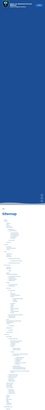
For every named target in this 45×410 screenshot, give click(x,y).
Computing (13, 293)
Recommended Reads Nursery (19, 367)
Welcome (8, 223)
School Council (11, 391)
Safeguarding (9, 327)
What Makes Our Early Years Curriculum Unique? (20, 371)
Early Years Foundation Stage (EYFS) (16, 314)
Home (5, 219)
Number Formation (16, 348)
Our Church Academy (13, 230)
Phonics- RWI (15, 355)
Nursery (8, 396)
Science (12, 312)
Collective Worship (14, 232)
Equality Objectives (10, 322)
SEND (8, 319)
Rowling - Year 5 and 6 (13, 375)
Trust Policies (11, 325)
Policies (8, 323)
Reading (12, 351)
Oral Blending (18, 360)
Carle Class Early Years (13, 338)
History (12, 304)
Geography (13, 303)
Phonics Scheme (12, 316)
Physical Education (14, 308)
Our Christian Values (15, 234)
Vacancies (9, 255)
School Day (9, 246)
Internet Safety (9, 332)
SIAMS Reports (12, 280)
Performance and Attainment (12, 274)
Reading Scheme (12, 317)
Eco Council (11, 378)
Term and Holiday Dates (11, 248)
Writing (12, 372)
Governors (9, 225)
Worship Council (12, 381)
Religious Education (15, 311)
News (5, 251)
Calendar (6, 244)
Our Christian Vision (15, 235)
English (12, 296)
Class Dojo (9, 404)
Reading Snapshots (17, 366)
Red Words (17, 361)
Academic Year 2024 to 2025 (14, 258)
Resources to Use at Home (20, 362)
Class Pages (9, 336)
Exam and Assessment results (15, 276)
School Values (11, 240)
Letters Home (9, 253)
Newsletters (9, 256)
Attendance (9, 268)
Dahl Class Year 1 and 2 (13, 374)
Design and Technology (15, 295)
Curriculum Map (12, 290)
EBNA (10, 270)
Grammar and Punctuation (18, 298)
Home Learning (9, 384)
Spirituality (13, 238)
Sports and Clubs (10, 383)
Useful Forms (9, 403)
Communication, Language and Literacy (20, 354)
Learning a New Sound (19, 357)
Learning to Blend (18, 358)
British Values (11, 229)
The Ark (8, 395)
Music (12, 307)
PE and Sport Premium (13, 284)
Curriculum (9, 288)
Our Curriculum (14, 236)
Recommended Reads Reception (19, 368)
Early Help (11, 330)
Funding (8, 282)
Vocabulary (15, 301)
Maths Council (11, 379)
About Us (6, 221)
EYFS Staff (13, 343)
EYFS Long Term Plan (15, 342)
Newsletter (13, 344)
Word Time (17, 364)
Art (11, 292)
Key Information (7, 265)
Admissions (9, 267)
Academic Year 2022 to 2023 (16, 260)
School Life (6, 334)
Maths (12, 306)
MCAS (8, 401)
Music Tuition (9, 399)
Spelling (14, 300)
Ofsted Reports (12, 277)
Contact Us (9, 242)
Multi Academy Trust (8, 406)
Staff (8, 224)
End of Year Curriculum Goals (16, 340)
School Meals (9, 385)
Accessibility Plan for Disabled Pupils (14, 320)
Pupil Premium (11, 286)
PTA (7, 398)
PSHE (12, 310)
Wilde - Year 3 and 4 (12, 377)
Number (12, 346)
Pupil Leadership (10, 387)
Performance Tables (13, 279)
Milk (7, 400)
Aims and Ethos (10, 227)
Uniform (8, 272)
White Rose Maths (16, 349)
